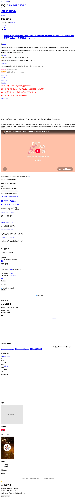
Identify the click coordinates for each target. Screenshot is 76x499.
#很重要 (8, 60)
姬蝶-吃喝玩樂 (8, 11)
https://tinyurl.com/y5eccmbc (7, 229)
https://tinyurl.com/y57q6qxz (7, 244)
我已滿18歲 (3, 496)
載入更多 (3, 280)
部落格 (5, 27)
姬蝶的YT (11, 349)
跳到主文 (3, 15)
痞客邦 (9, 269)
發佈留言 (3, 289)
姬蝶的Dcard (26, 349)
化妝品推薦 (13, 275)
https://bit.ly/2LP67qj (12, 188)
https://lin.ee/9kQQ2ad (11, 193)
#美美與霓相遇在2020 (6, 183)
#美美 (2, 186)
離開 (9, 496)
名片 (5, 29)
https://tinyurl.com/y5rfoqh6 (7, 237)
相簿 (5, 25)
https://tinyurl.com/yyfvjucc (7, 222)
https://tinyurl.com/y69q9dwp (7, 212)
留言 (12, 269)
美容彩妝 (12, 273)
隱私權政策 (46, 478)
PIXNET (27, 478)
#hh (5, 186)
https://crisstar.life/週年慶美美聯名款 (9, 196)
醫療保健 (12, 23)
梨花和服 (39, 349)
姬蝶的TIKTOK (19, 349)
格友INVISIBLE (5, 349)
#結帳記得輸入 (14, 60)
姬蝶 (2, 261)
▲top (2, 278)
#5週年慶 (13, 183)
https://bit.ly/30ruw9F (12, 191)
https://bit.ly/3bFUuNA (22, 57)
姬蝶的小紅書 (33, 349)
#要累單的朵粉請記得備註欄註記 (8, 179)
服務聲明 (52, 478)
